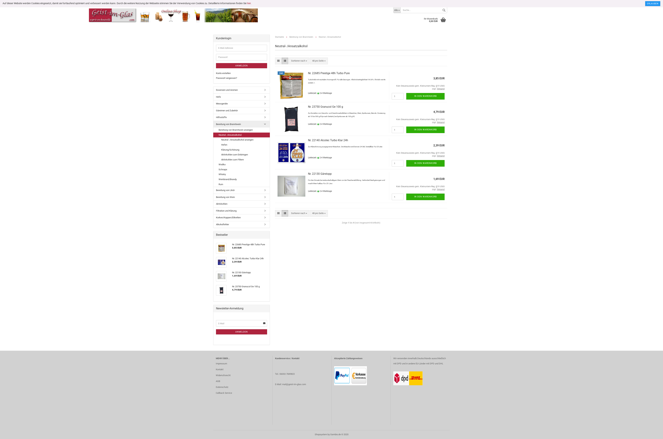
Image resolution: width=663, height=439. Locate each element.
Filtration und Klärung (226, 210)
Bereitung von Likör (225, 190)
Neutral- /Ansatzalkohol (230, 135)
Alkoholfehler (222, 224)
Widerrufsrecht (223, 375)
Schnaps (223, 169)
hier (249, 3)
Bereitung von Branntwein (228, 124)
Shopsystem (321, 434)
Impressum (221, 363)
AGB (218, 381)
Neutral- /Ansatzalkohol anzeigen (237, 139)
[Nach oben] (653, 434)
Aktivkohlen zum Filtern (232, 159)
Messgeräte (222, 103)
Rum (221, 184)
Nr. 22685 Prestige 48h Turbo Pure (329, 73)
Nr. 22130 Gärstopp (320, 173)
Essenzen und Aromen (227, 90)
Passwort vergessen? (226, 78)
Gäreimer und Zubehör (227, 110)
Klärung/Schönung (230, 149)
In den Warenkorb (425, 96)
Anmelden (241, 65)
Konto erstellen (223, 73)
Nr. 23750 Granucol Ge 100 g (325, 106)
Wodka (222, 164)
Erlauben (653, 3)
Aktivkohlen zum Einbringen (234, 154)
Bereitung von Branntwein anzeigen (236, 130)
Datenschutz (222, 387)
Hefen (224, 144)
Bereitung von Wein (225, 197)
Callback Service (224, 393)
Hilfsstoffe (221, 117)
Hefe (218, 97)
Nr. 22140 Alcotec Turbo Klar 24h (328, 140)
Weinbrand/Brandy (228, 179)
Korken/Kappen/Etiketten (228, 217)
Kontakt (219, 369)
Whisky (222, 174)
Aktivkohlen (221, 204)
